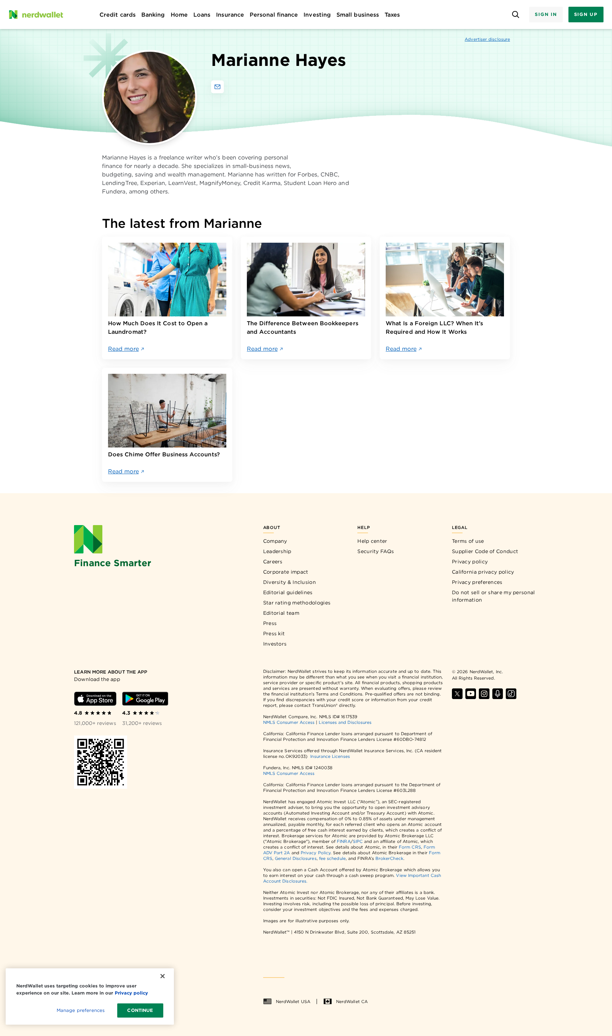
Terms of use (468, 541)
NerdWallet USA (293, 1001)
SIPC (358, 841)
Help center (372, 541)
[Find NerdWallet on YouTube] (470, 693)
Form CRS (410, 847)
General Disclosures (296, 858)
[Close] (162, 976)
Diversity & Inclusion (289, 582)
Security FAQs (375, 551)
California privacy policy (483, 572)
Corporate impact (285, 572)
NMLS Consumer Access (289, 722)
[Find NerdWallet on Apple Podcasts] (497, 693)
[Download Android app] (145, 699)
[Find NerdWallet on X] (457, 693)
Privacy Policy (315, 852)
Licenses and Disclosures (345, 722)
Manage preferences (80, 1010)
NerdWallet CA (352, 1001)
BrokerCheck (389, 858)
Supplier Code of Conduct (485, 551)
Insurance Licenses (330, 756)
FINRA (343, 841)
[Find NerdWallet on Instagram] (484, 693)
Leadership (277, 551)
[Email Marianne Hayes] (217, 86)
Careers (273, 561)
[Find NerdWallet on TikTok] (511, 693)
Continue (140, 1010)
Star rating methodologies (297, 603)
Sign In (546, 14)
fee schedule (332, 858)
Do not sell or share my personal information (493, 596)
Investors (275, 644)
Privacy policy (470, 561)
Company (275, 541)
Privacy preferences (477, 582)
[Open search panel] (515, 15)
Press (270, 623)
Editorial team (281, 613)
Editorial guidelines (288, 592)
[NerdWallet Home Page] (35, 14)
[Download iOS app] (95, 699)
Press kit (274, 633)
